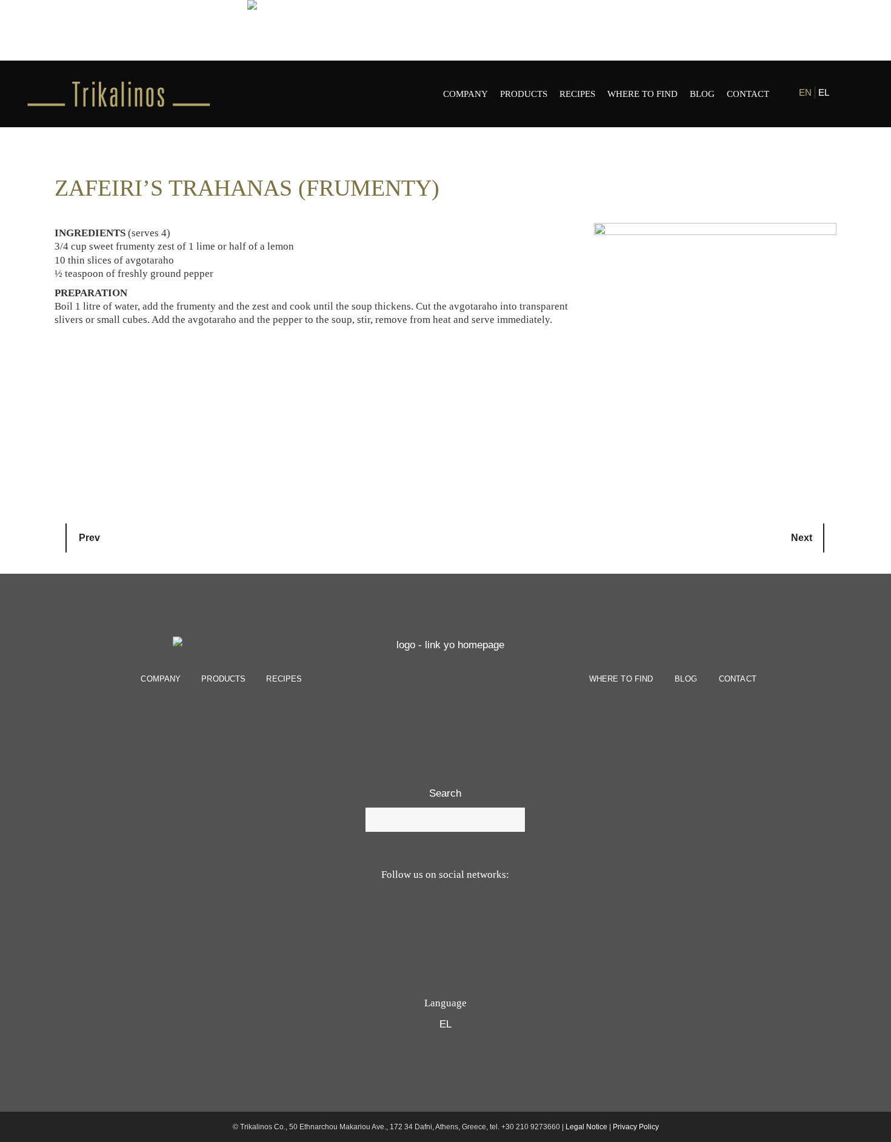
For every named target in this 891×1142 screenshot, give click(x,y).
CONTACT (737, 678)
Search (445, 793)
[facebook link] (846, 93)
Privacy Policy (636, 1127)
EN (805, 92)
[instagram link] (856, 93)
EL (823, 92)
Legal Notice (586, 1127)
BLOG (686, 678)
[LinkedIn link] (489, 923)
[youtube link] (429, 923)
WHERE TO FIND (621, 678)
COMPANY (161, 678)
